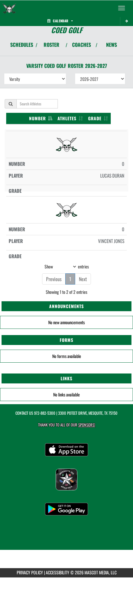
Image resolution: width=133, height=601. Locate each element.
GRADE (94, 118)
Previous (54, 279)
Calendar (60, 20)
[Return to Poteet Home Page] (9, 8)
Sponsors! (86, 425)
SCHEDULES (21, 45)
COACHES (81, 45)
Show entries (67, 266)
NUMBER (37, 118)
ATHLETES (67, 118)
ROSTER (51, 45)
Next (83, 279)
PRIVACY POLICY (30, 572)
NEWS (111, 45)
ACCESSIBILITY (57, 572)
